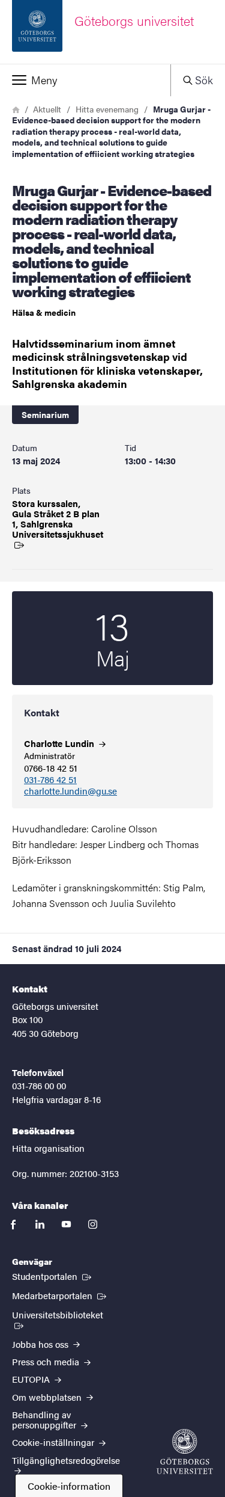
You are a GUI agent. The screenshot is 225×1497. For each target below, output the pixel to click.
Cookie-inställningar (54, 1442)
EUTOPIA (32, 1379)
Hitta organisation (48, 1148)
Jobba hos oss (41, 1344)
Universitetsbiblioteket (65, 1314)
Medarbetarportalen (60, 1295)
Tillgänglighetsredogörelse (66, 1460)
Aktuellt (47, 109)
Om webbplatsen (48, 1397)
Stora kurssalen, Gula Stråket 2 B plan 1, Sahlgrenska (56, 519)
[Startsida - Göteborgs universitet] (185, 1451)
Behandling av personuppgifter (45, 1419)
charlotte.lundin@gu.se (70, 791)
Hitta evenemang (107, 109)
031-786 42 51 (50, 779)
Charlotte (60, 743)
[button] (85, 80)
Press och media (47, 1361)
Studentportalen (53, 1275)
